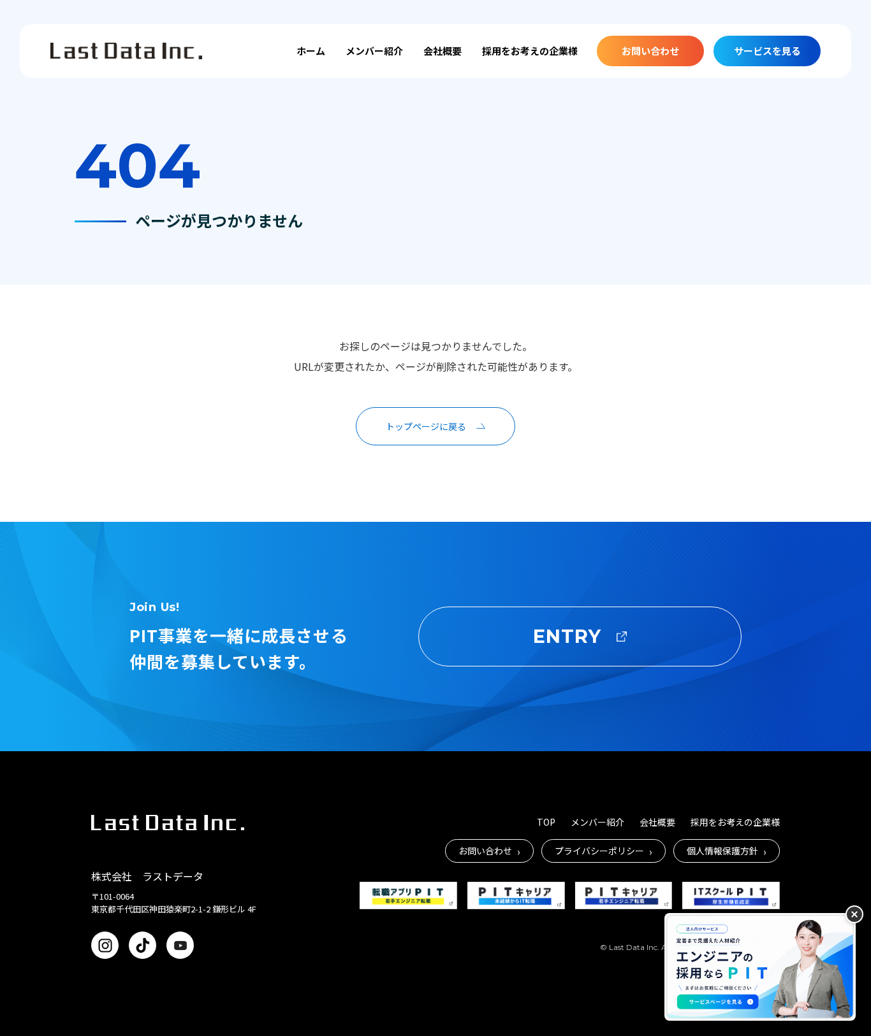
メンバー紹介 (374, 50)
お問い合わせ (650, 50)
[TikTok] (142, 945)
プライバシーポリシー (603, 851)
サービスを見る (767, 50)
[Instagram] (105, 945)
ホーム (310, 50)
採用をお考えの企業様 (530, 50)
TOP (546, 822)
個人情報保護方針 (726, 851)
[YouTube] (180, 945)
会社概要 (442, 50)
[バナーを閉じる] (854, 914)
